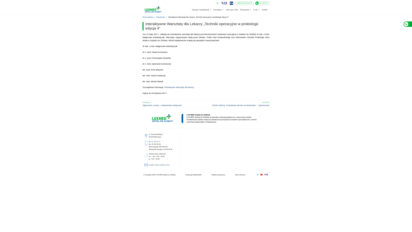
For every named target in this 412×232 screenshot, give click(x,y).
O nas (255, 10)
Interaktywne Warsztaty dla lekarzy (179, 87)
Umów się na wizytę (244, 3)
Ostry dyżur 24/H (232, 10)
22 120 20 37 (264, 3)
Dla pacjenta (244, 10)
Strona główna (148, 17)
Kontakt (264, 10)
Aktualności (160, 17)
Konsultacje (217, 10)
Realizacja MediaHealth (193, 175)
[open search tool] (217, 3)
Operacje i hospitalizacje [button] (200, 10)
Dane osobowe (240, 175)
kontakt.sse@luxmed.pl (162, 165)
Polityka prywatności (218, 175)
